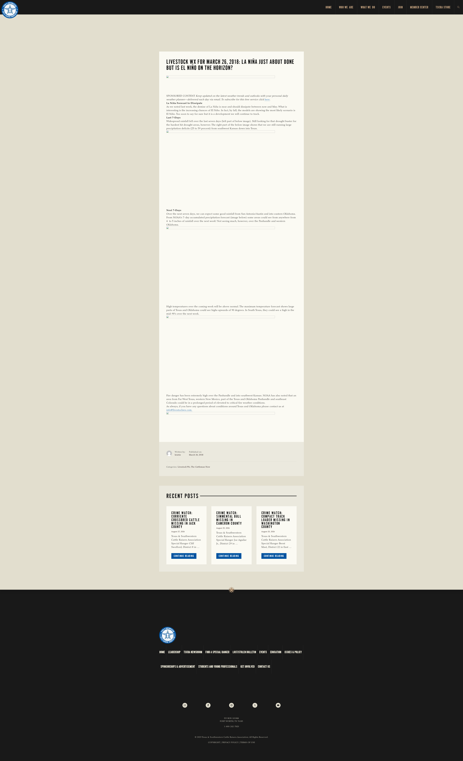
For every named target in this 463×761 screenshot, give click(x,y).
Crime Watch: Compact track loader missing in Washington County (275, 520)
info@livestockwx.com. (179, 410)
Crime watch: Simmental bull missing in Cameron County (229, 518)
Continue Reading (185, 556)
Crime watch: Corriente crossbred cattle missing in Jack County (185, 520)
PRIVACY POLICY (230, 743)
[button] (458, 7)
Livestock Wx (184, 467)
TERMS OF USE (247, 743)
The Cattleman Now (200, 467)
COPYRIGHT (214, 743)
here (267, 99)
